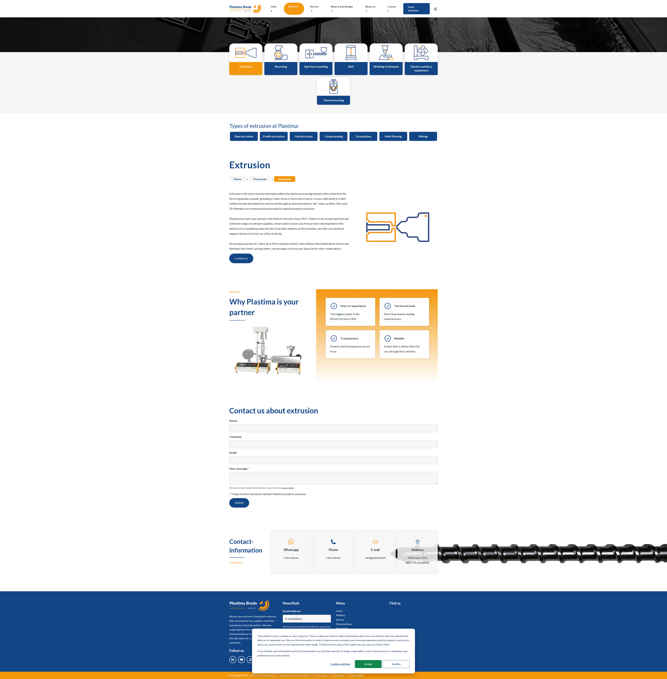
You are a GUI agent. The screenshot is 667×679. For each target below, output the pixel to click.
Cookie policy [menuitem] (338, 675)
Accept (368, 663)
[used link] (250, 659)
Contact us (241, 258)
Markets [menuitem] (293, 6)
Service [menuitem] (314, 6)
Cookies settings (340, 663)
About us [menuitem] (370, 6)
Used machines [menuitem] (413, 8)
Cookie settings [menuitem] (356, 675)
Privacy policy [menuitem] (321, 675)
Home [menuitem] (273, 8)
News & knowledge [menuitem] (342, 6)
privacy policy (288, 488)
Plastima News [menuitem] (344, 624)
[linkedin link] (232, 659)
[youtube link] (241, 659)
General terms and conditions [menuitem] (295, 675)
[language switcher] (435, 9)
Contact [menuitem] (392, 8)
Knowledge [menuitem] (342, 628)
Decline (396, 663)
